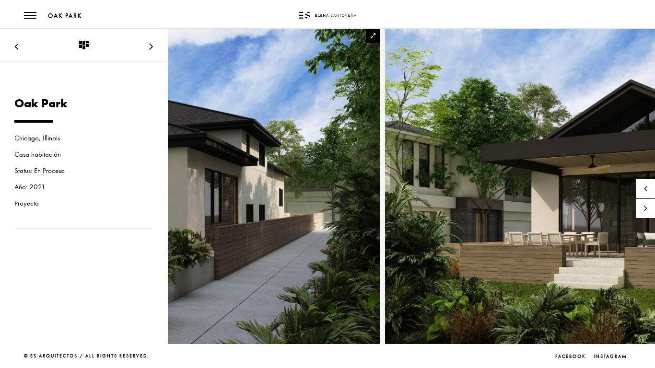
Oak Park (65, 16)
